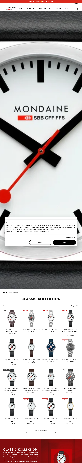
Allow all (64, 242)
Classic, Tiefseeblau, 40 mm (51, 359)
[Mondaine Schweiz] (9, 8)
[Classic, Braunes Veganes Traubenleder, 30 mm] (31, 348)
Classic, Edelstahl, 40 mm (70, 359)
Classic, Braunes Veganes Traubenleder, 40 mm (31, 389)
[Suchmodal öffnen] (68, 8)
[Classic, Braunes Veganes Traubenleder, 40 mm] (31, 377)
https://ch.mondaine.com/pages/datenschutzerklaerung (33, 231)
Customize (39, 242)
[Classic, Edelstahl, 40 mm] (70, 348)
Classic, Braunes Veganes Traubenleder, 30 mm (31, 360)
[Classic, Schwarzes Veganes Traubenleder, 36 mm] (12, 348)
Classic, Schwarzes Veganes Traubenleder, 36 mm (11, 361)
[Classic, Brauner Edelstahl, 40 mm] (12, 318)
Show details (69, 237)
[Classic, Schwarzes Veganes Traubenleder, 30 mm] (70, 318)
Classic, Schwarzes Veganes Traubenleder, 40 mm (11, 390)
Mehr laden (41, 434)
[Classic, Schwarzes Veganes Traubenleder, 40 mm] (12, 377)
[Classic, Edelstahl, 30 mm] (31, 318)
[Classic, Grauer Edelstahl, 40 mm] (70, 377)
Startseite (5, 293)
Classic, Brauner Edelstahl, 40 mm (11, 330)
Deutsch (76, 3)
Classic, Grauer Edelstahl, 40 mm (70, 389)
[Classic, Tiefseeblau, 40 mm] (51, 348)
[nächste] (65, 1)
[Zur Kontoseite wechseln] (71, 8)
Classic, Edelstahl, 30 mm (31, 330)
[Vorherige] (16, 1)
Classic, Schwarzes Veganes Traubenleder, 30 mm (70, 331)
